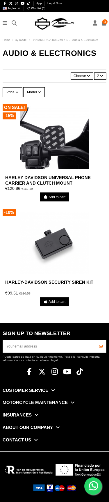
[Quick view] (61, 170)
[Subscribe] (101, 346)
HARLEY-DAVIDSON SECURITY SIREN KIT (49, 282)
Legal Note (54, 3)
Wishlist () (37, 8)
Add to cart (57, 197)
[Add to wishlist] (47, 170)
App (39, 3)
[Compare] (54, 170)
